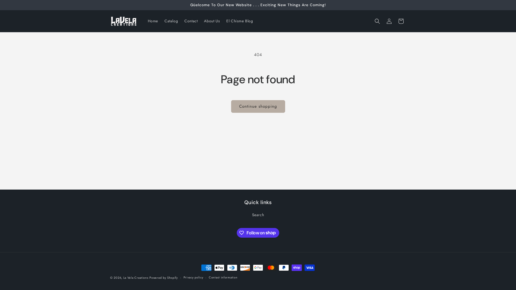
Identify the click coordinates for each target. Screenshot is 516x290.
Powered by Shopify (163, 278)
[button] (377, 21)
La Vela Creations (135, 278)
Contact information (223, 277)
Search (258, 215)
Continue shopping (258, 106)
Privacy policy (193, 277)
